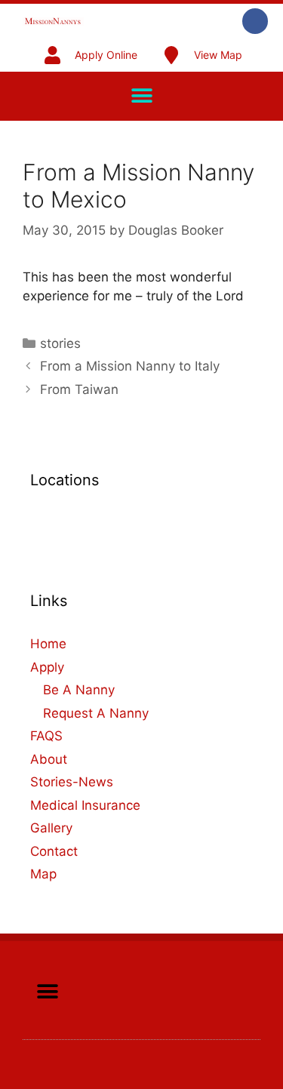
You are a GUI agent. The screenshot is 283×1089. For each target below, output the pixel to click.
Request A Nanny (96, 713)
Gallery (51, 827)
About (48, 759)
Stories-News (71, 781)
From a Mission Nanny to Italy (130, 366)
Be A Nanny (79, 689)
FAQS (46, 735)
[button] (141, 96)
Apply (47, 667)
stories (60, 343)
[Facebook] (255, 21)
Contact (54, 851)
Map (43, 873)
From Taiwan (79, 389)
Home (48, 643)
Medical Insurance (85, 805)
